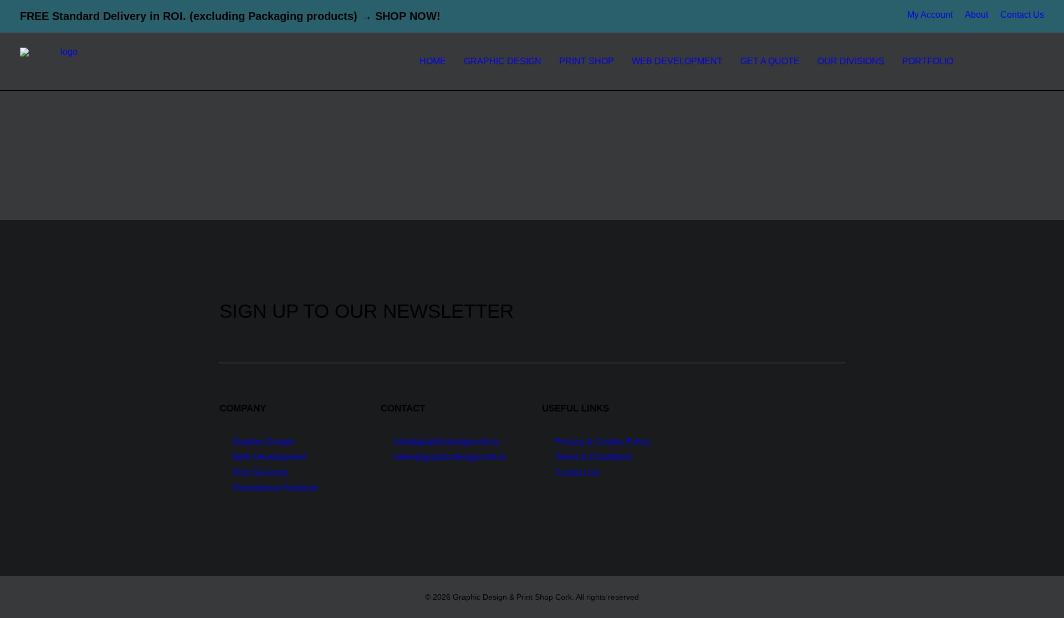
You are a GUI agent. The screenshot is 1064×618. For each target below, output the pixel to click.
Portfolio (927, 61)
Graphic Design (263, 441)
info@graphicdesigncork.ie (446, 441)
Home (433, 61)
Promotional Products (275, 488)
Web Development (677, 61)
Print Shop (586, 61)
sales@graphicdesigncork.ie (450, 457)
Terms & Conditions (593, 457)
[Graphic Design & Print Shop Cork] (64, 61)
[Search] (1018, 61)
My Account (930, 14)
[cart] (1036, 61)
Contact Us (1022, 14)
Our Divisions (850, 61)
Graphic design (502, 61)
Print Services (260, 472)
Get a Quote (770, 61)
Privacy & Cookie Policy (602, 441)
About (976, 14)
